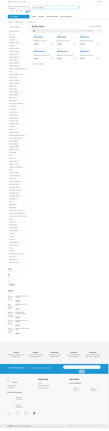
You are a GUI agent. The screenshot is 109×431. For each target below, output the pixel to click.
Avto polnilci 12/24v (14, 42)
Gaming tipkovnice (14, 118)
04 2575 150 (19, 399)
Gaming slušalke (14, 115)
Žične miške (12, 256)
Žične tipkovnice (14, 259)
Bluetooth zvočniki (14, 51)
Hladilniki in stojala (14, 123)
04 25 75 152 (77, 390)
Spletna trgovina (52, 16)
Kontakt (99, 1)
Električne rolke (13, 86)
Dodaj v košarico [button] (51, 44)
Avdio (11, 34)
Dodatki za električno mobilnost (18, 69)
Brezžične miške (14, 54)
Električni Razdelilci (14, 94)
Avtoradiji (12, 45)
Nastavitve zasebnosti (43, 385)
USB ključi (12, 239)
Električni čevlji (13, 89)
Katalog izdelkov (65, 16)
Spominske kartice (14, 227)
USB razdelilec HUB (14, 242)
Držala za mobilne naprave (16, 74)
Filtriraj (12, 284)
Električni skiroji (13, 97)
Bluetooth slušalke (14, 48)
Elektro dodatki (14, 100)
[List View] (36, 30)
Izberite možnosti (96, 58)
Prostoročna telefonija (15, 181)
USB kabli (12, 236)
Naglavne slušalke (14, 147)
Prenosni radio (13, 178)
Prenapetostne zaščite (15, 175)
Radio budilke (13, 204)
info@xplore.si (19, 407)
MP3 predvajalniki (14, 141)
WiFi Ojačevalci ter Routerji (16, 253)
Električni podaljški (14, 92)
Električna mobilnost (15, 80)
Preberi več (97, 44)
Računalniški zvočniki (15, 196)
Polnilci (11, 170)
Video (11, 248)
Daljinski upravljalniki (15, 63)
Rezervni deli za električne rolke (17, 213)
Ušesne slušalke (14, 245)
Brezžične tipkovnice (15, 57)
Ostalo (11, 155)
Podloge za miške (14, 164)
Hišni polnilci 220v (14, 121)
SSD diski (12, 233)
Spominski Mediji (14, 230)
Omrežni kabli (13, 152)
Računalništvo (14, 199)
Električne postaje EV (15, 83)
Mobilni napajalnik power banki (17, 135)
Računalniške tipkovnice (15, 190)
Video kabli (12, 251)
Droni (11, 71)
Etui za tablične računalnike (17, 103)
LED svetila (12, 126)
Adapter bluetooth (14, 31)
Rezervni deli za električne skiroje (18, 216)
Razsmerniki (13, 207)
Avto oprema (13, 40)
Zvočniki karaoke (14, 262)
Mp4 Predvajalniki (14, 144)
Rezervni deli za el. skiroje (16, 210)
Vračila (40, 383)
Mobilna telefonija (14, 132)
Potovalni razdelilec (14, 173)
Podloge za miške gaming (16, 167)
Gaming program (14, 112)
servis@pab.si (93, 390)
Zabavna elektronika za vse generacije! (17, 1)
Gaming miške (13, 109)
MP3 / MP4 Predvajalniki (16, 138)
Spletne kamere (13, 225)
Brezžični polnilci (14, 60)
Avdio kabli (12, 37)
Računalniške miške (15, 184)
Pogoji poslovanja (42, 388)
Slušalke (12, 219)
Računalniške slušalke (15, 187)
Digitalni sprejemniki (15, 66)
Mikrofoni (12, 129)
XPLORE (10, 426)
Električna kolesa (14, 77)
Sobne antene (13, 222)
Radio (11, 201)
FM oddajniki (13, 106)
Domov (34, 16)
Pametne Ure (36, 34)
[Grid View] (34, 30)
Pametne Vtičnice (14, 161)
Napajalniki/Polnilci (15, 149)
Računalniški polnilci (14, 193)
